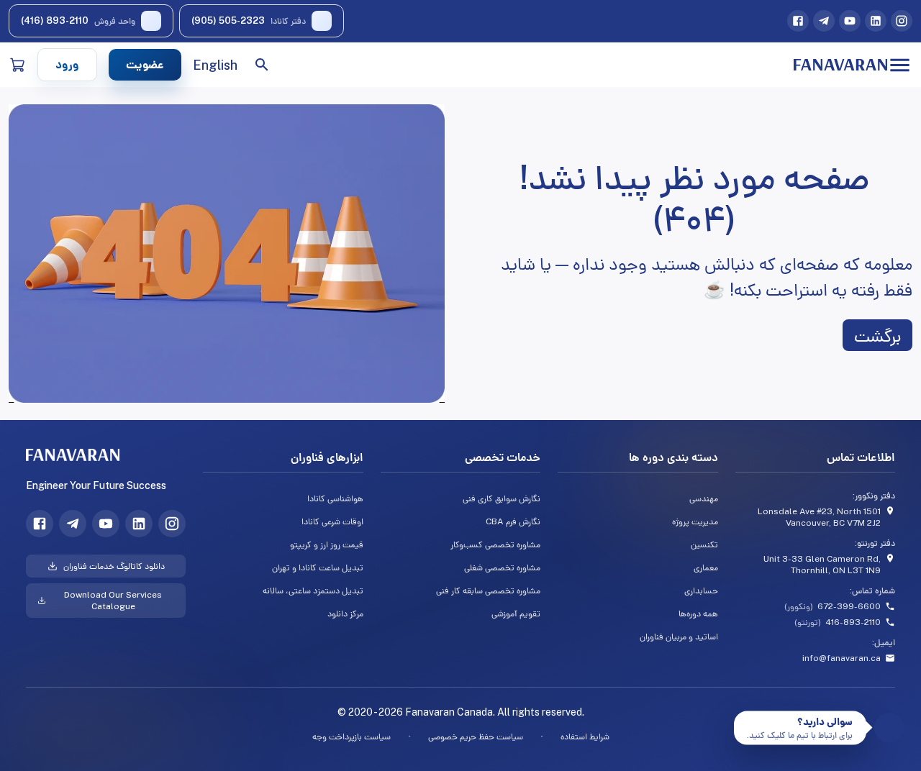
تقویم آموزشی (515, 613)
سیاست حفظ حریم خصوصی (475, 736)
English (215, 65)
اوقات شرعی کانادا (332, 521)
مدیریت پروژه (694, 521)
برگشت (877, 335)
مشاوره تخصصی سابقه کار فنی (488, 590)
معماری (705, 567)
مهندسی (703, 498)
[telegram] (824, 21)
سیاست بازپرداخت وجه (351, 736)
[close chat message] (739, 717)
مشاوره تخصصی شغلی (502, 567)
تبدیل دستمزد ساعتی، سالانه (313, 590)
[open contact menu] (889, 728)
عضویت (145, 64)
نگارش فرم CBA (513, 521)
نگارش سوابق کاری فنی (501, 498)
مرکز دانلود (345, 613)
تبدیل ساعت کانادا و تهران (317, 567)
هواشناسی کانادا (335, 498)
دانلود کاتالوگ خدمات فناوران (114, 566)
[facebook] (798, 21)
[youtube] (850, 21)
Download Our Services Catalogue (113, 600)
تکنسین (704, 544)
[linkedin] (875, 21)
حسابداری (700, 590)
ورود (67, 64)
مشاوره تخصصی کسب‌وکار (495, 544)
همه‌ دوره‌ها (698, 613)
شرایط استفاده (585, 736)
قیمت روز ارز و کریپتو (326, 544)
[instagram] (901, 21)
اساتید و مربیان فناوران (678, 636)
